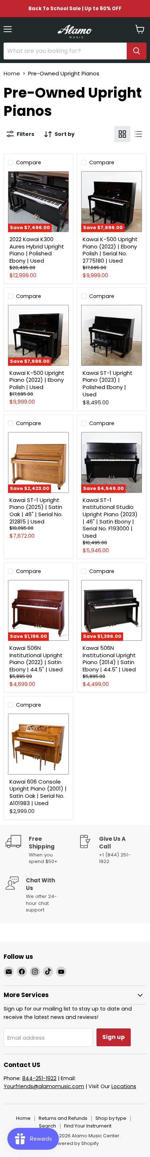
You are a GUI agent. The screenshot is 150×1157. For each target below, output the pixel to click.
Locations (123, 1086)
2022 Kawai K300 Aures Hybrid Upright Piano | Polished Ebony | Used (36, 249)
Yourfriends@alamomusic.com (44, 1086)
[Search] (136, 51)
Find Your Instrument (87, 1125)
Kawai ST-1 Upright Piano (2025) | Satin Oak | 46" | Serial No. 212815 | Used (36, 510)
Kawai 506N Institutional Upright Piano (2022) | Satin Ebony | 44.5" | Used (36, 658)
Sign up (113, 1037)
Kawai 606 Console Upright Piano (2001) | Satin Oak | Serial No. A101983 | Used (38, 792)
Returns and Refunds (63, 1118)
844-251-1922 (39, 1078)
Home (12, 73)
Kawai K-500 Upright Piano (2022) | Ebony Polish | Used (36, 380)
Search (47, 1125)
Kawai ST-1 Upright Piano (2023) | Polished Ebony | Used (108, 383)
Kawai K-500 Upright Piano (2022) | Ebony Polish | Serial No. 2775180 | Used (110, 249)
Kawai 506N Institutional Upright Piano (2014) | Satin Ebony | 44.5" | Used (109, 658)
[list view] (138, 134)
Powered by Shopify (75, 1143)
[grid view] (122, 134)
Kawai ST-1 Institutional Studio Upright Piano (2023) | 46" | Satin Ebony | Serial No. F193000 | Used (110, 518)
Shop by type (110, 1118)
